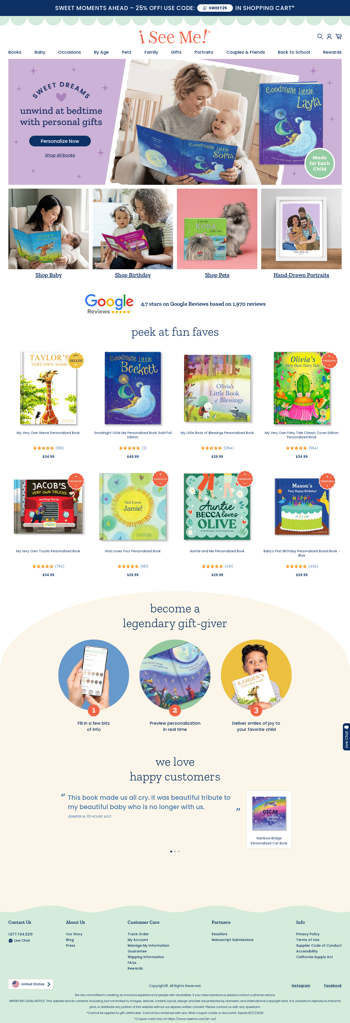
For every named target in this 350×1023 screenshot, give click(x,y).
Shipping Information (146, 957)
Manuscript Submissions (233, 939)
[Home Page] (175, 36)
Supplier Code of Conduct (319, 945)
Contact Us (19, 922)
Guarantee (137, 951)
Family (151, 52)
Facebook (333, 985)
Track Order (138, 934)
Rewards (332, 52)
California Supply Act (314, 957)
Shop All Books (60, 155)
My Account (138, 939)
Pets (126, 52)
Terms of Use (307, 939)
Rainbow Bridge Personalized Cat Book (269, 841)
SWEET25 (218, 8)
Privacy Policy (308, 934)
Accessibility (307, 951)
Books (14, 52)
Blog (70, 939)
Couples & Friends (245, 52)
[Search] (320, 36)
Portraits (204, 52)
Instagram (301, 985)
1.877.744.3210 (20, 934)
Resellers (219, 934)
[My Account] (329, 36)
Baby (40, 52)
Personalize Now (60, 141)
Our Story (74, 934)
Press (70, 945)
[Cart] (338, 36)
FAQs (132, 962)
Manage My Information (148, 945)
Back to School (294, 52)
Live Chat (22, 940)
